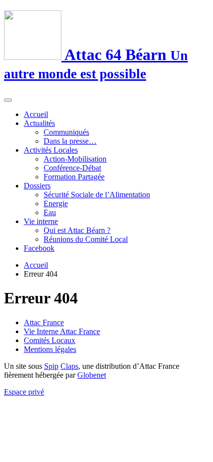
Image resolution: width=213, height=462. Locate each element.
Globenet (91, 375)
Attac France (44, 322)
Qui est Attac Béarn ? (77, 230)
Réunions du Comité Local (86, 239)
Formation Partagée (74, 177)
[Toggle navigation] (8, 100)
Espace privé (24, 392)
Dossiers (37, 185)
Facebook (39, 248)
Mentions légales (50, 349)
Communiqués (66, 132)
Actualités (39, 123)
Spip (51, 366)
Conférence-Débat (72, 168)
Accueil (36, 114)
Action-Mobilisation (75, 159)
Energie (56, 203)
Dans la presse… (70, 141)
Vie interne (41, 221)
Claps (69, 366)
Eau (50, 212)
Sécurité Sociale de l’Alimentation (97, 194)
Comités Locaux (49, 340)
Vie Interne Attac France (62, 331)
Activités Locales (51, 150)
